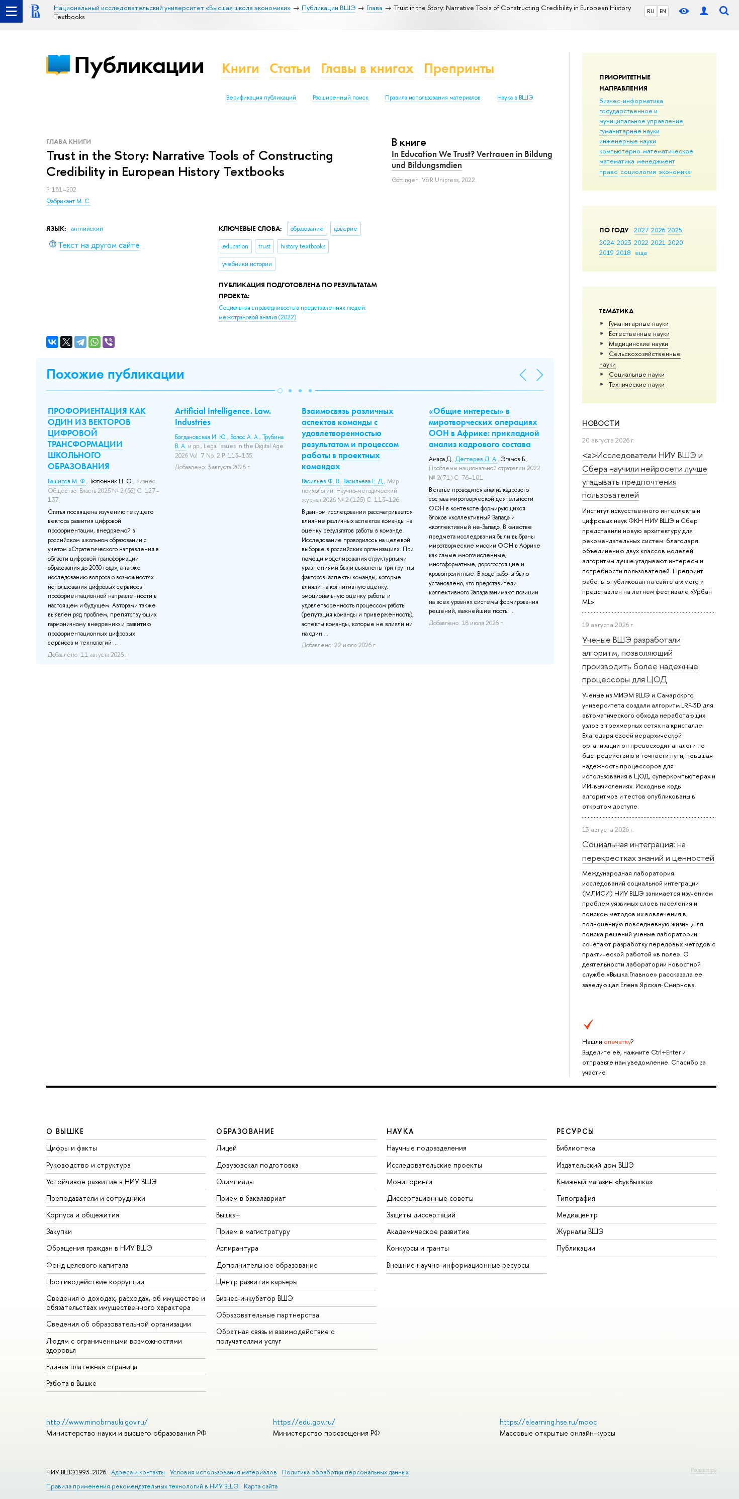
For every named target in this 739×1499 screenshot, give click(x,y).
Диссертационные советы (430, 1198)
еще (641, 252)
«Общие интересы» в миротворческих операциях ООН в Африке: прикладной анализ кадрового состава (484, 427)
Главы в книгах (367, 68)
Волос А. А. (244, 437)
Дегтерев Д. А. (476, 459)
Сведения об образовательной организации (118, 1324)
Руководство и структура (88, 1165)
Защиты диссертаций (421, 1214)
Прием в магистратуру (253, 1231)
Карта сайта (261, 1486)
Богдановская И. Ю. (201, 437)
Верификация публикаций (261, 98)
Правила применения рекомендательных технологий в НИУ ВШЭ (142, 1486)
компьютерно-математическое (646, 150)
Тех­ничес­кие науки (637, 384)
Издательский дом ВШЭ (595, 1165)
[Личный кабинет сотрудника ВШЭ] (703, 11)
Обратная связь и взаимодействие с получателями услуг (275, 1336)
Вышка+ (228, 1214)
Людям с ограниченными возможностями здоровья (114, 1345)
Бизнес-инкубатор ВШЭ (254, 1298)
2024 (606, 242)
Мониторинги (409, 1181)
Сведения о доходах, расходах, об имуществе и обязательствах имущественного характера (125, 1302)
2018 (623, 252)
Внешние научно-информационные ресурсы (458, 1265)
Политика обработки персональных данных (345, 1472)
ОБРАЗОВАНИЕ (245, 1131)
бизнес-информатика (631, 100)
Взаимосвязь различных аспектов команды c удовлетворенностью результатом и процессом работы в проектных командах (350, 438)
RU (651, 11)
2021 (658, 242)
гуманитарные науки (629, 130)
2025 (675, 229)
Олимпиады (235, 1181)
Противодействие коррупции (95, 1281)
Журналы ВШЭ (580, 1231)
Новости (601, 423)
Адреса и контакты (138, 1472)
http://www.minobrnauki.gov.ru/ (97, 1422)
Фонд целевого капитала (87, 1265)
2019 (606, 252)
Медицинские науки (638, 343)
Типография (576, 1198)
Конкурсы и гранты (418, 1248)
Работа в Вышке (71, 1383)
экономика (675, 171)
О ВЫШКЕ (65, 1131)
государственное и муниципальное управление (641, 115)
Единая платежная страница (91, 1366)
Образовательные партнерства (267, 1314)
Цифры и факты (71, 1148)
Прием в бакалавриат (251, 1198)
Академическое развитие (428, 1231)
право (608, 171)
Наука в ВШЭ (515, 98)
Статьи (290, 68)
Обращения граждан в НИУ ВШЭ (99, 1248)
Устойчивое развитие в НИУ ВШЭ (101, 1181)
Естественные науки (639, 333)
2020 (675, 242)
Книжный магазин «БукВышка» (605, 1181)
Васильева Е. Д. (363, 481)
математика (616, 160)
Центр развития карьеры (257, 1281)
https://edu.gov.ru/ (304, 1422)
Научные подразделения (427, 1148)
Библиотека (576, 1148)
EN (663, 11)
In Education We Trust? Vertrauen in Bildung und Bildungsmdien (472, 159)
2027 (641, 229)
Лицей (226, 1148)
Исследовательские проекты (434, 1165)
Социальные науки (637, 374)
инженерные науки (627, 140)
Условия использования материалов (223, 1472)
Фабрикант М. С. (68, 201)
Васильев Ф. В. (321, 481)
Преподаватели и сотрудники (95, 1198)
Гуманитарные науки (639, 323)
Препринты (459, 68)
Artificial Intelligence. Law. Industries (223, 416)
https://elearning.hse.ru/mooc (548, 1422)
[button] (280, 391)
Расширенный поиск (340, 98)
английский (87, 229)
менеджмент (656, 160)
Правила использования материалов (433, 98)
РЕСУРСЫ (576, 1131)
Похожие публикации (115, 374)
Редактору (703, 1469)
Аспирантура (237, 1248)
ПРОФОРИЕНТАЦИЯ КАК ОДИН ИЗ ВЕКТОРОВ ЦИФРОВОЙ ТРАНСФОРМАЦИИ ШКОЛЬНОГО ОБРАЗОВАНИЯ (97, 438)
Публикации (139, 64)
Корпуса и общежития (82, 1214)
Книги (240, 68)
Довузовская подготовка (257, 1165)
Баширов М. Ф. (67, 481)
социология (638, 171)
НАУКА (400, 1131)
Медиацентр (577, 1214)
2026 (658, 229)
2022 (641, 242)
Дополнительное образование (267, 1265)
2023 (624, 242)
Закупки (59, 1231)
